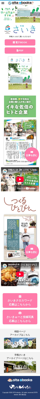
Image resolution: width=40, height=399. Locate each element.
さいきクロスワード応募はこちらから (20, 302)
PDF (21, 50)
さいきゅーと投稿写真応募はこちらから (20, 318)
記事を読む (31, 155)
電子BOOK (21, 42)
